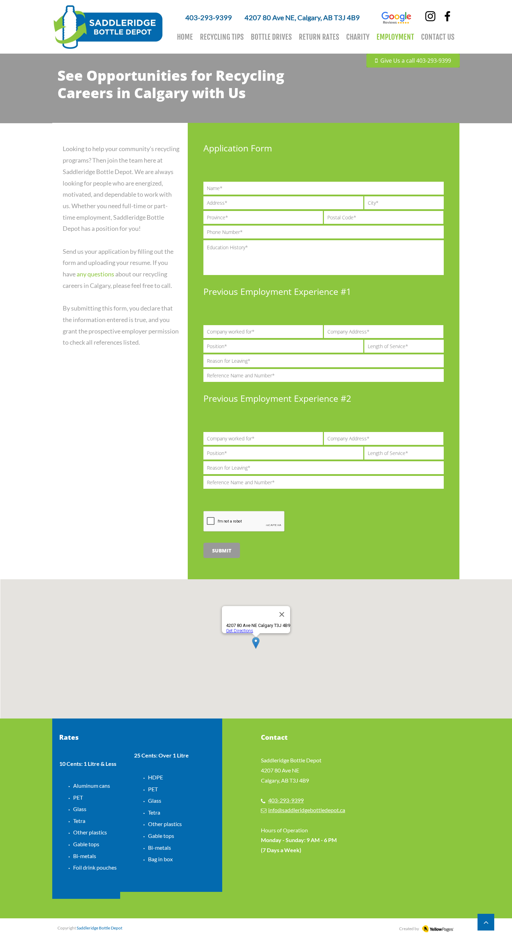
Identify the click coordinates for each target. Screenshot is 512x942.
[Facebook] (447, 16)
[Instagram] (430, 16)
